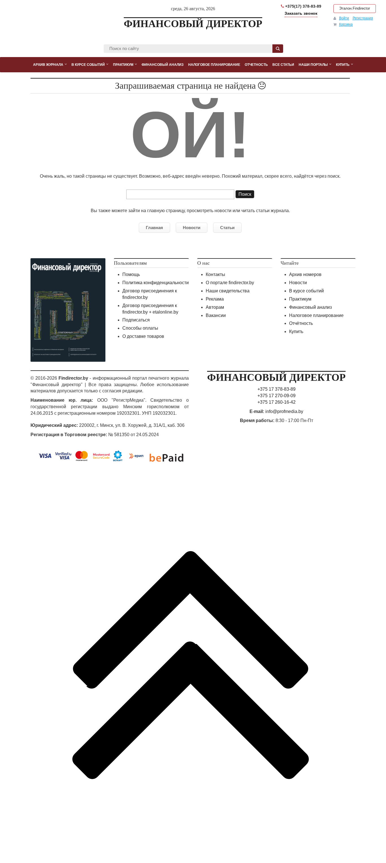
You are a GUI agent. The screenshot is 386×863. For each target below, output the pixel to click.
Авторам (215, 307)
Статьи (227, 227)
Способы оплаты (140, 328)
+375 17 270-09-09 (276, 395)
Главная (154, 227)
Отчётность (301, 323)
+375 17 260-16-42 (276, 402)
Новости (191, 227)
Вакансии (216, 315)
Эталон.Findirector (354, 8)
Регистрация (363, 18)
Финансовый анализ (310, 307)
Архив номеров (305, 274)
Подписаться (136, 320)
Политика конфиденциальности (155, 282)
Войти (344, 18)
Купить (296, 331)
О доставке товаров (143, 336)
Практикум (300, 299)
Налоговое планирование (316, 315)
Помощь (131, 274)
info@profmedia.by (284, 411)
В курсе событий (306, 290)
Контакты (215, 274)
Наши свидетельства (228, 290)
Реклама (215, 299)
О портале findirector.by (230, 282)
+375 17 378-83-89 (276, 389)
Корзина (346, 24)
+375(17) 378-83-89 (302, 6)
